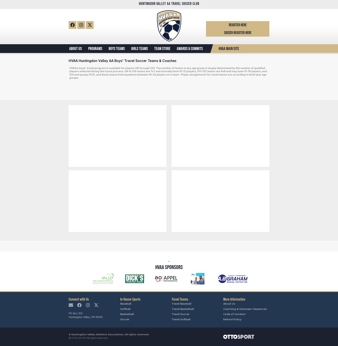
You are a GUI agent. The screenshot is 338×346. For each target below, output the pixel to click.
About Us (229, 303)
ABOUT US (75, 48)
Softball (125, 309)
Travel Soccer (180, 314)
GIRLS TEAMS (139, 48)
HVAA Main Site (229, 48)
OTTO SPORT (78, 337)
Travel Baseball (181, 303)
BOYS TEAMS (117, 48)
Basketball (127, 314)
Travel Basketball (183, 309)
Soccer (124, 319)
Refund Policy (232, 319)
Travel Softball (181, 319)
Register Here (238, 25)
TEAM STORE (162, 48)
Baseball (125, 303)
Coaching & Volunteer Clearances (245, 309)
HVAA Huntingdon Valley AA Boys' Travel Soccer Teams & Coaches (122, 61)
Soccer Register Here (237, 32)
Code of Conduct (234, 314)
